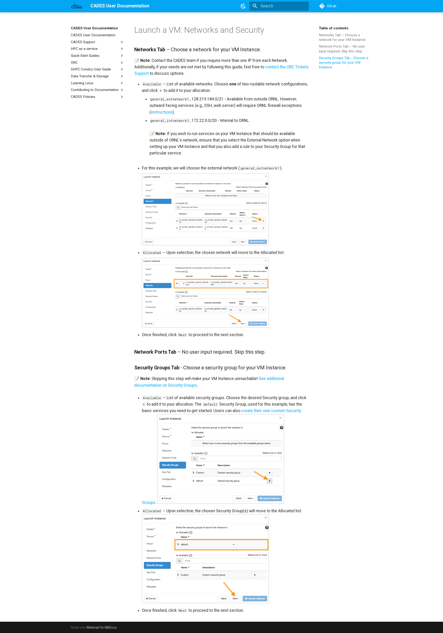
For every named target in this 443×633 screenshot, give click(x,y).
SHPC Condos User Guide (91, 69)
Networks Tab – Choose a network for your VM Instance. (343, 37)
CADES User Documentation (94, 28)
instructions (162, 112)
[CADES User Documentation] (76, 6)
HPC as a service (84, 49)
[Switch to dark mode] (243, 6)
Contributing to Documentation (95, 90)
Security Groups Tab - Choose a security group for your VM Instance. (343, 62)
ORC (74, 62)
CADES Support (83, 42)
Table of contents (333, 28)
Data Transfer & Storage (90, 76)
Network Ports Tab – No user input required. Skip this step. (342, 48)
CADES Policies (83, 97)
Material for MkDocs (102, 627)
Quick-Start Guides (85, 56)
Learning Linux (82, 83)
